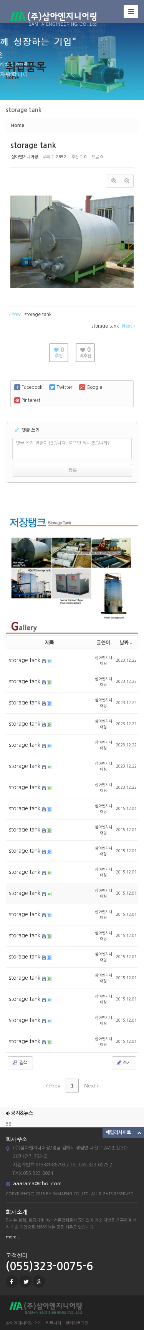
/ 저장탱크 (52, 77)
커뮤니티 (53, 1323)
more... (13, 1237)
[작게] (126, 180)
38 (8, 1121)
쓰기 (126, 1063)
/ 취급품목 (30, 77)
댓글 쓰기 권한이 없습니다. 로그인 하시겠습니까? (63, 443)
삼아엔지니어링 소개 (23, 1323)
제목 (49, 642)
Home (12, 77)
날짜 (124, 642)
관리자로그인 (76, 1323)
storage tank (33, 145)
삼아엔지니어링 (24, 157)
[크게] (113, 180)
